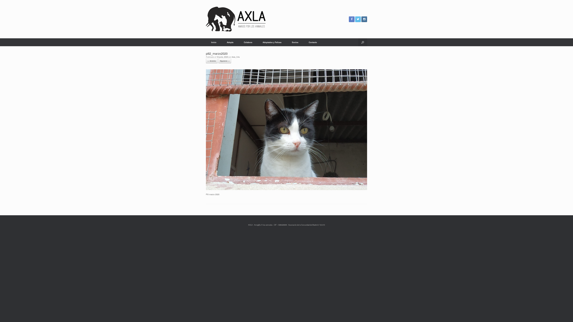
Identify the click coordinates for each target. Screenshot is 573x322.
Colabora (248, 42)
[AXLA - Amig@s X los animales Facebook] (352, 19)
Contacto (313, 42)
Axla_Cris (236, 57)
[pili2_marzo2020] (286, 189)
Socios (295, 42)
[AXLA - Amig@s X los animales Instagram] (364, 19)
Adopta (230, 42)
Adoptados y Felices (272, 42)
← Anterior (212, 61)
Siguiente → (224, 61)
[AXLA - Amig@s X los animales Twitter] (358, 19)
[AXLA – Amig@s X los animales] (236, 19)
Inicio (213, 42)
